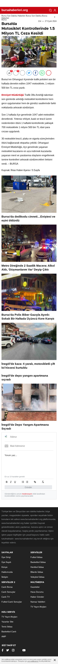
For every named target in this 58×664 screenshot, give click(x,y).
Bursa (4, 20)
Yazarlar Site (7, 621)
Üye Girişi (6, 557)
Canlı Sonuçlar (8, 592)
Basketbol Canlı (8, 631)
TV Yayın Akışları (38, 606)
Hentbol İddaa (37, 567)
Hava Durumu (37, 592)
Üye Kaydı (6, 562)
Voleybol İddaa (37, 577)
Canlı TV (5, 597)
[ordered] (23, 482)
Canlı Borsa (6, 587)
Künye (4, 567)
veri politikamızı (33, 661)
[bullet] (27, 482)
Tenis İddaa (6, 626)
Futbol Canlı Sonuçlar (11, 602)
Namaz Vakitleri (37, 602)
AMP (3, 636)
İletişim (4, 577)
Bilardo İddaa (36, 572)
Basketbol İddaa (38, 562)
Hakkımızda (7, 572)
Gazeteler (35, 587)
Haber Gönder (37, 597)
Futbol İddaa (36, 557)
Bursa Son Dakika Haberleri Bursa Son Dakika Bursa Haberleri (24, 17)
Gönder (28, 487)
